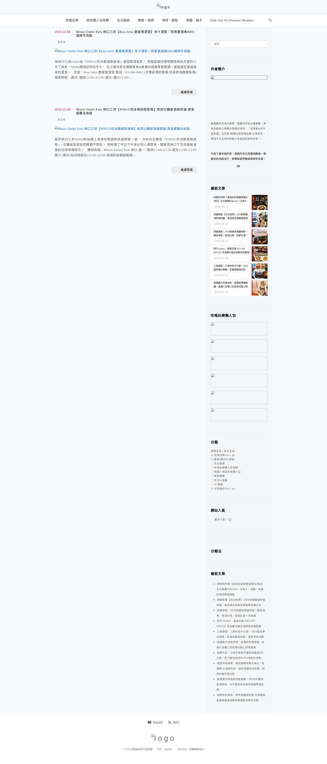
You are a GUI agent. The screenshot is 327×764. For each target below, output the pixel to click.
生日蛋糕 (219, 463)
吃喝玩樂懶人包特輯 (226, 467)
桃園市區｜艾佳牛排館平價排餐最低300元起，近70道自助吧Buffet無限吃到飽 (240, 655)
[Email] (239, 166)
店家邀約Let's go (224, 488)
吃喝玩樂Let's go (224, 455)
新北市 (62, 42)
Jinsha (168, 749)
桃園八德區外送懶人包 (227, 471)
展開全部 (216, 451)
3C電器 (218, 484)
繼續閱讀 (187, 92)
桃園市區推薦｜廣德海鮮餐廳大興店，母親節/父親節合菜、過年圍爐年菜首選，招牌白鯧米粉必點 (240, 668)
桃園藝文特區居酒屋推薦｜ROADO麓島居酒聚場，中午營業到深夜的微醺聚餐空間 (240, 684)
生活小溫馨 (220, 480)
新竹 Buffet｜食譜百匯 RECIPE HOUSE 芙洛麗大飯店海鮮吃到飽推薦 (238, 624)
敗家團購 (219, 475)
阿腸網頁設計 (196, 749)
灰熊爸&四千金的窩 (142, 749)
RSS (176, 722)
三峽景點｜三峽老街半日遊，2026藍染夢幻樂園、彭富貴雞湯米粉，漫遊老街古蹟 (240, 634)
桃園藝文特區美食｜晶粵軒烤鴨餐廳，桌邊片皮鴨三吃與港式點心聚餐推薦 (240, 645)
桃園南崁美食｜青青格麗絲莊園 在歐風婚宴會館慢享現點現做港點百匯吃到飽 (240, 698)
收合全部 (229, 451)
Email (158, 722)
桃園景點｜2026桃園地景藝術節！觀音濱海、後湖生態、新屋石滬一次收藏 (240, 613)
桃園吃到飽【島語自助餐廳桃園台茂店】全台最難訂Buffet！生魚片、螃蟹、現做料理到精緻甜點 (240, 589)
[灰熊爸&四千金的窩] (164, 7)
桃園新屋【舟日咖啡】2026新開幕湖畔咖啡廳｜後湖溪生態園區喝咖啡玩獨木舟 (240, 602)
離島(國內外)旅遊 (224, 459)
